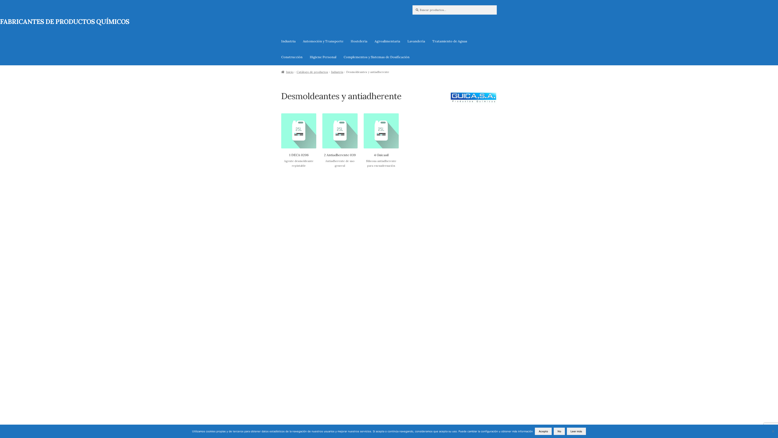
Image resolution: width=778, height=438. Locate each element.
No (559, 431)
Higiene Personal (323, 57)
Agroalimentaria (387, 41)
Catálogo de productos (312, 72)
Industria (288, 41)
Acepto (543, 431)
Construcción (291, 57)
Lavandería (416, 41)
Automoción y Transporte (323, 41)
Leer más (576, 431)
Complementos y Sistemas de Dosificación (376, 57)
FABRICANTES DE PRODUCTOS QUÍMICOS (64, 21)
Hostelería (359, 41)
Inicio (290, 72)
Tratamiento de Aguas (449, 41)
